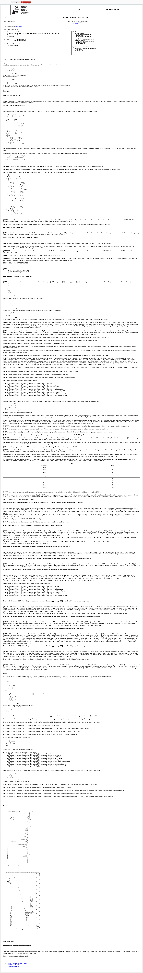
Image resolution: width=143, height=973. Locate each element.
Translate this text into (6, 2)
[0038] (25, 963)
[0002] (17, 963)
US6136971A (11, 964)
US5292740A (11, 963)
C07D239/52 (75, 23)
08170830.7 (19, 26)
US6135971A (11, 966)
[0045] (17, 966)
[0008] (21, 963)
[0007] (17, 964)
